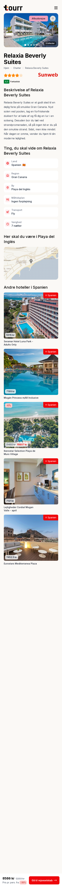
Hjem (6, 68)
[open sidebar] (56, 8)
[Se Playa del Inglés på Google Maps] (31, 263)
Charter (17, 68)
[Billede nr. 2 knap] (28, 45)
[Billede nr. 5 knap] (37, 45)
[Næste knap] (51, 30)
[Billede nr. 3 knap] (31, 45)
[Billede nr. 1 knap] (25, 45)
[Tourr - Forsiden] (14, 8)
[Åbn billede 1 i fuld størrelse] (31, 30)
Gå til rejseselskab (42, 880)
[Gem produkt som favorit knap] (53, 18)
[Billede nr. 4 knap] (34, 45)
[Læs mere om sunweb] (48, 74)
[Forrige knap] (11, 30)
